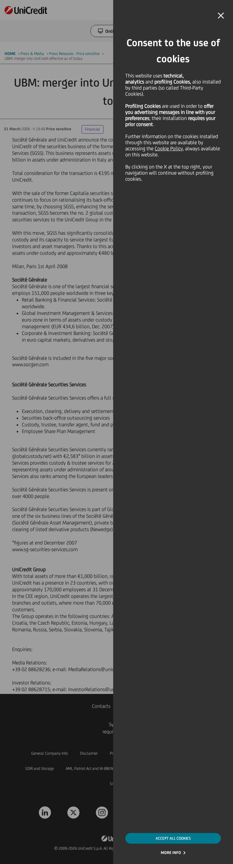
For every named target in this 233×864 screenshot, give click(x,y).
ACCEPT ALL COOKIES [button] (173, 838)
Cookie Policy (169, 148)
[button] (221, 15)
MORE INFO (171, 852)
